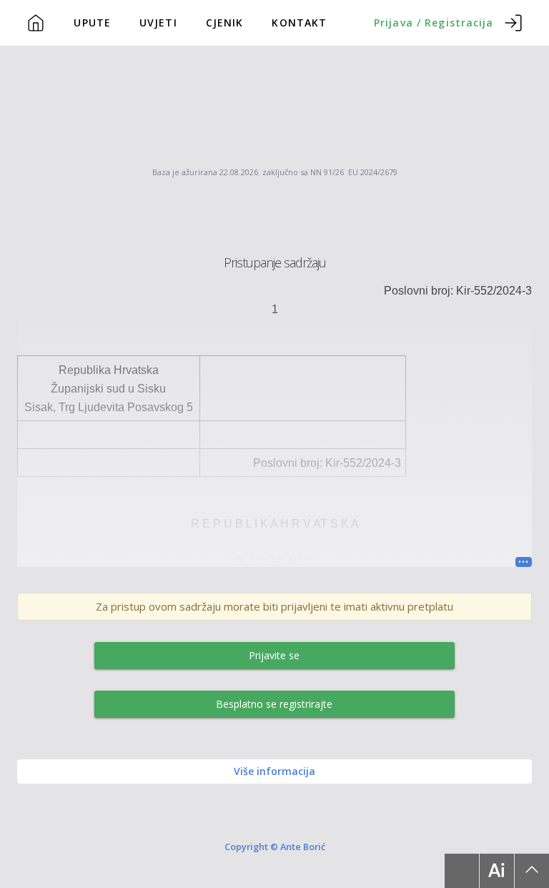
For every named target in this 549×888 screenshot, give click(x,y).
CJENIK (225, 22)
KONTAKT (299, 22)
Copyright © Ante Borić (274, 846)
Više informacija (274, 771)
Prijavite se (274, 655)
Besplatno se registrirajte (274, 704)
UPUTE (92, 22)
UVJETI (158, 22)
